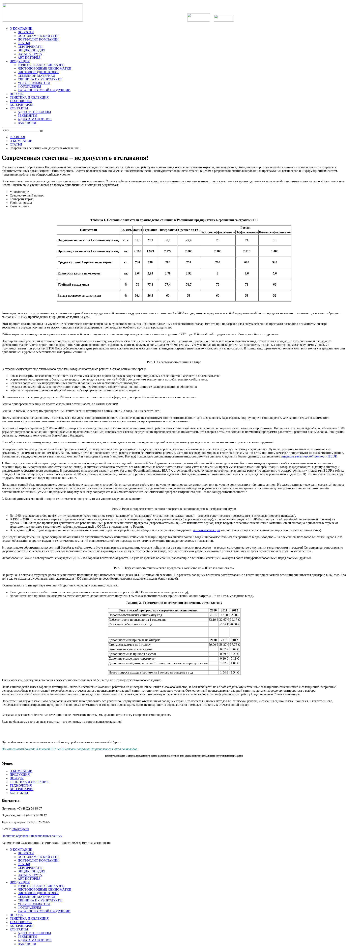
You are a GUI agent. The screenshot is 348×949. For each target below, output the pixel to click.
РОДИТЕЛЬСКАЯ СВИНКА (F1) (41, 65)
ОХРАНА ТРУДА (30, 54)
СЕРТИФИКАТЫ (30, 46)
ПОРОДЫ (17, 94)
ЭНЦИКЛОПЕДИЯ (31, 50)
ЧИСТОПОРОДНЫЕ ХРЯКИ (38, 72)
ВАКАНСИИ (27, 123)
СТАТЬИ (24, 43)
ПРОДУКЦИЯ (20, 61)
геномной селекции (206, 530)
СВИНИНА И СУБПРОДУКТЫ (40, 79)
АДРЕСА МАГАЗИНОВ (35, 119)
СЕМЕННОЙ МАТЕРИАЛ (36, 75)
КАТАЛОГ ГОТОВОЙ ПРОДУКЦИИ (44, 90)
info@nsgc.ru (20, 829)
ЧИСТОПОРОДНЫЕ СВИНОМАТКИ (44, 68)
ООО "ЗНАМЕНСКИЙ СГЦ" (38, 35)
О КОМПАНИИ (21, 28)
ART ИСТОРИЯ (29, 57)
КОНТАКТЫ (19, 108)
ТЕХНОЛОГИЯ (21, 101)
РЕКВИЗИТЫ (27, 115)
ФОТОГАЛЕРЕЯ (29, 86)
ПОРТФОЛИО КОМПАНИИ (38, 39)
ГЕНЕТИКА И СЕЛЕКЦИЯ (29, 97)
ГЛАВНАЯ (17, 137)
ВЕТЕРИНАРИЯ (21, 104)
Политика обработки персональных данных (32, 836)
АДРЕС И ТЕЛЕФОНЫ (34, 112)
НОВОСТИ (26, 32)
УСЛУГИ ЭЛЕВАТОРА (34, 83)
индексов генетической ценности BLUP (308, 456)
